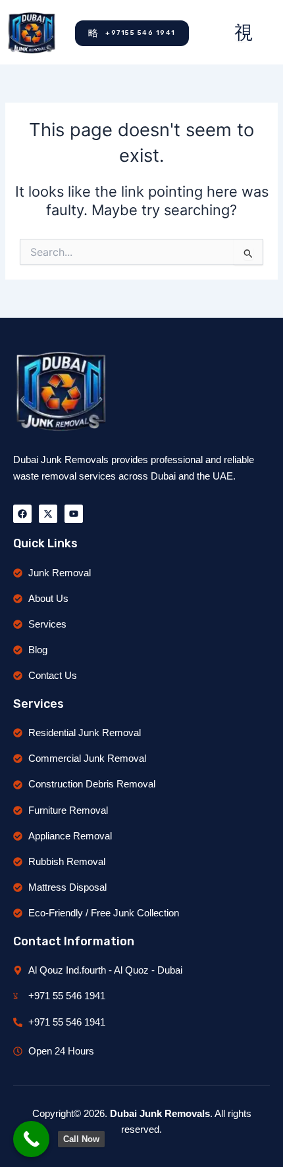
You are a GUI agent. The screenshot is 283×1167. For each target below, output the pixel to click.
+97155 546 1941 (140, 33)
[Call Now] (31, 1139)
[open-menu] (241, 33)
